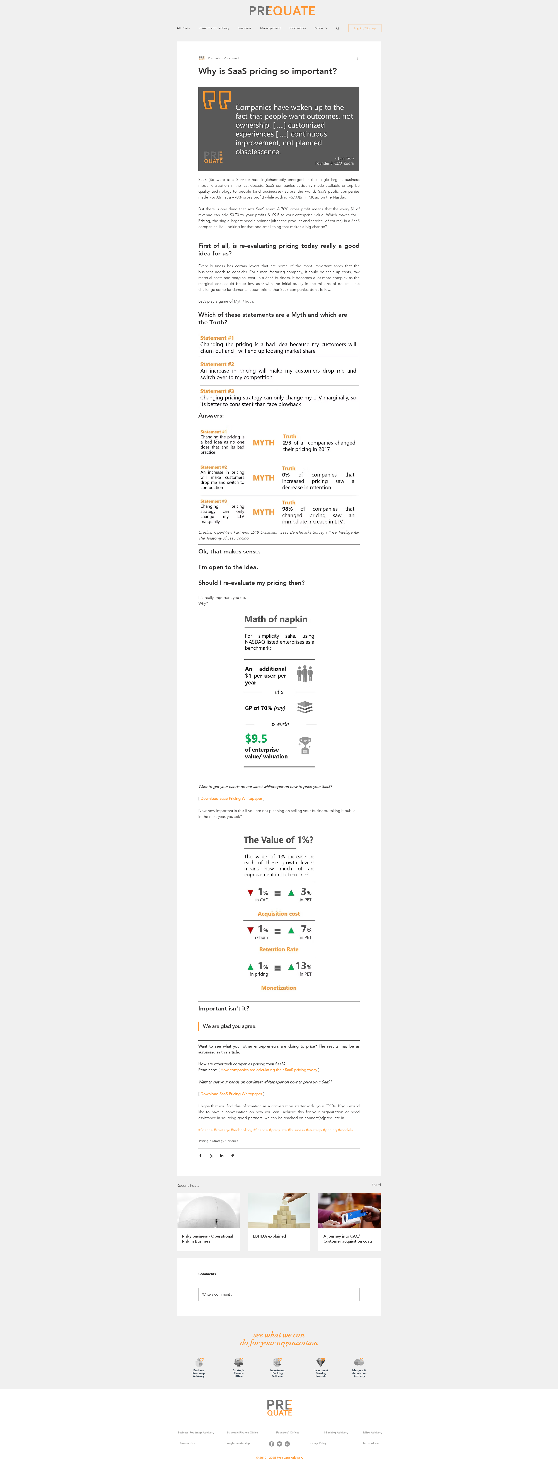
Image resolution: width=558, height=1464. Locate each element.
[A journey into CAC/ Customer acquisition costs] (349, 1210)
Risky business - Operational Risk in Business (207, 1239)
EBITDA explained (269, 1236)
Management (270, 28)
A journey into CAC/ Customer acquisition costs (348, 1239)
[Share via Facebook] (200, 1156)
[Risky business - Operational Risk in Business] (208, 1210)
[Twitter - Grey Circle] (279, 1444)
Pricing (204, 1141)
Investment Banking (214, 28)
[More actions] (357, 58)
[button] (338, 28)
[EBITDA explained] (279, 1210)
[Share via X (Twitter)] (211, 1156)
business (244, 28)
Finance (233, 1141)
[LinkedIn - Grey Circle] (287, 1444)
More (319, 28)
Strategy (218, 1141)
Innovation (297, 28)
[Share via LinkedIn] (222, 1156)
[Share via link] (232, 1156)
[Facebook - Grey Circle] (271, 1444)
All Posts (183, 28)
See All (376, 1185)
